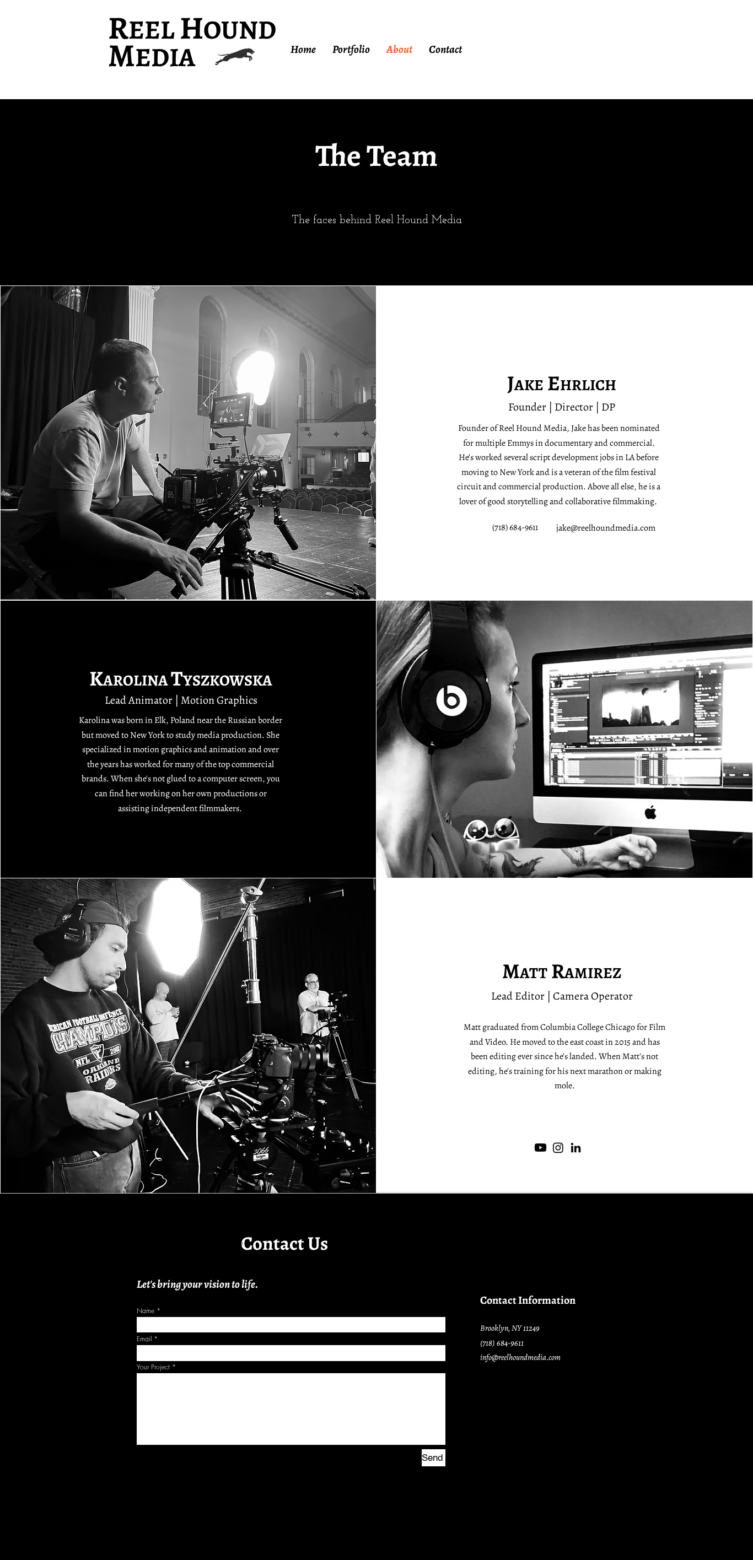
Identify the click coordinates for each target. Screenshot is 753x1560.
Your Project (153, 1367)
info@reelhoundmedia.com (520, 1357)
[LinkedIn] (576, 1147)
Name (145, 1311)
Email (144, 1339)
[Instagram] (558, 1147)
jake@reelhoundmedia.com (605, 528)
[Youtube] (540, 1147)
